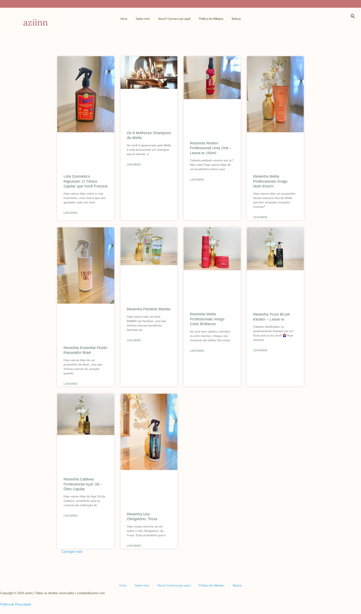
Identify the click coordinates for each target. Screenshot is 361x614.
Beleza (236, 18)
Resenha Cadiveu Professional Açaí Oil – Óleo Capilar (83, 484)
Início (123, 18)
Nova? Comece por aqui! (174, 18)
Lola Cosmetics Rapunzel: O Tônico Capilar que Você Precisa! (86, 181)
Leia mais (71, 212)
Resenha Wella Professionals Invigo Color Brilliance (207, 319)
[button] (70, 555)
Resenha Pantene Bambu (149, 309)
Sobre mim (143, 18)
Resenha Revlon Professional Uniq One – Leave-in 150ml (211, 148)
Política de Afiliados (211, 18)
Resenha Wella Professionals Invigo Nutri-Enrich (270, 181)
